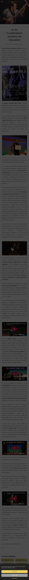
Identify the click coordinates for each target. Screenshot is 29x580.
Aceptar (14, 571)
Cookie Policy (14, 578)
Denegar (14, 575)
